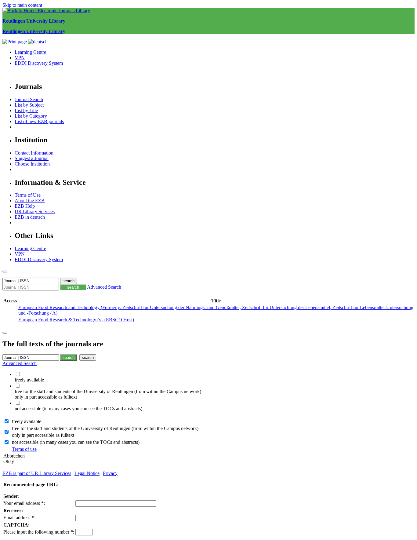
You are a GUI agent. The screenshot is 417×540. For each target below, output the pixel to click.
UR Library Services (35, 211)
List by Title (26, 110)
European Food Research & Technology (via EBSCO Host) (76, 319)
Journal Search (29, 99)
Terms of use (24, 449)
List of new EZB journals (39, 121)
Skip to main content (22, 5)
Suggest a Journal (32, 158)
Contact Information (34, 152)
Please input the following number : (38, 532)
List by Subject (29, 105)
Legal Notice (87, 473)
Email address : (19, 517)
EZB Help (25, 206)
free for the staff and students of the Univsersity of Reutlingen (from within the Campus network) (105, 428)
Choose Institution (32, 163)
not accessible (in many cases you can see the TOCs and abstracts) (76, 442)
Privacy (110, 473)
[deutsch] (38, 41)
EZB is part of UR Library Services (36, 473)
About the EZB (30, 200)
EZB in (30, 217)
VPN (20, 57)
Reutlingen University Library (33, 21)
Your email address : (24, 503)
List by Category (31, 116)
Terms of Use (28, 195)
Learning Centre (30, 52)
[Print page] (15, 41)
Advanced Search (104, 287)
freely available (26, 421)
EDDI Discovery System (39, 63)
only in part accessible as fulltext (43, 435)
